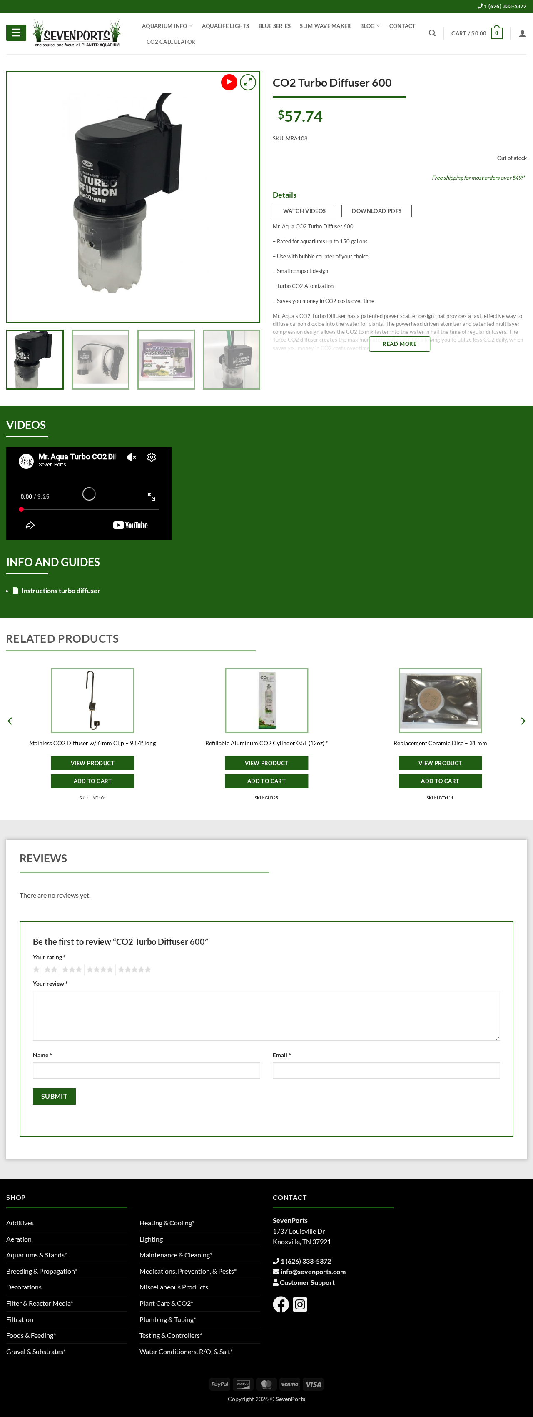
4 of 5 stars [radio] (98, 969)
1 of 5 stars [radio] (35, 969)
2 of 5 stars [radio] (49, 969)
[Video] (229, 82)
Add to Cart (93, 781)
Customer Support (307, 1282)
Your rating (49, 957)
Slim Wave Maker (325, 26)
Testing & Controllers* (170, 1335)
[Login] (522, 33)
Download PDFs (376, 211)
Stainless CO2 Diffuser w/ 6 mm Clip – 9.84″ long (93, 742)
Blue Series (275, 26)
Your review (50, 983)
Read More (399, 343)
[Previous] (22, 197)
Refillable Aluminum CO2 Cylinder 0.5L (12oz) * (266, 742)
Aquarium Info (164, 26)
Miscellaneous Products (173, 1287)
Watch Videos (304, 211)
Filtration (19, 1319)
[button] (476, 33)
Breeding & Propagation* (41, 1271)
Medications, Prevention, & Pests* (188, 1271)
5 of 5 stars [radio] (133, 969)
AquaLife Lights (225, 26)
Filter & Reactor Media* (39, 1303)
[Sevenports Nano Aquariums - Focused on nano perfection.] (77, 33)
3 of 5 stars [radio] (71, 969)
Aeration (19, 1239)
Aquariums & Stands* (36, 1255)
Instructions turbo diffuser (60, 590)
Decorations (24, 1287)
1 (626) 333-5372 (505, 6)
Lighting (151, 1239)
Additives (20, 1223)
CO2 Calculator (171, 41)
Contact (402, 26)
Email (282, 1055)
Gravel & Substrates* (36, 1351)
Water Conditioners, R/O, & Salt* (186, 1351)
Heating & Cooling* (166, 1223)
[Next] (243, 197)
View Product (93, 763)
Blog (367, 26)
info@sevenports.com (313, 1271)
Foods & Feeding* (31, 1335)
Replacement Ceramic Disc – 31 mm (440, 742)
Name (42, 1055)
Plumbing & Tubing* (167, 1319)
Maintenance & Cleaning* (175, 1255)
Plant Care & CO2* (166, 1303)
